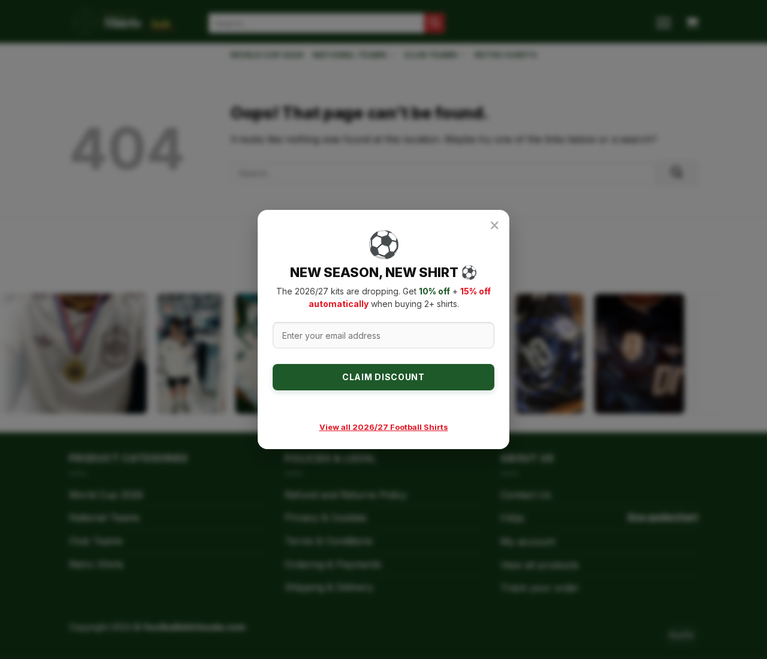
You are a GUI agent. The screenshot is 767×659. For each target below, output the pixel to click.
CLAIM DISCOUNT (383, 377)
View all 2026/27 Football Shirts (383, 427)
